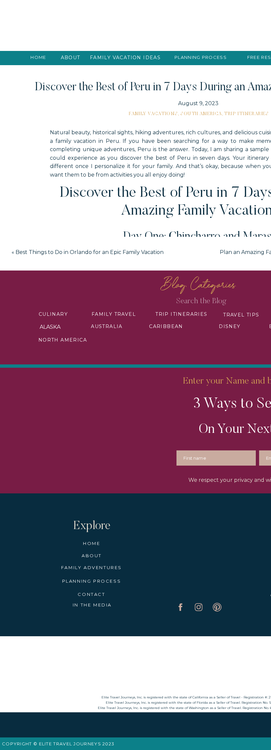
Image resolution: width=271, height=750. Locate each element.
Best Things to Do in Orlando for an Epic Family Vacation (90, 252)
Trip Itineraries (246, 114)
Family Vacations (153, 114)
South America (201, 114)
